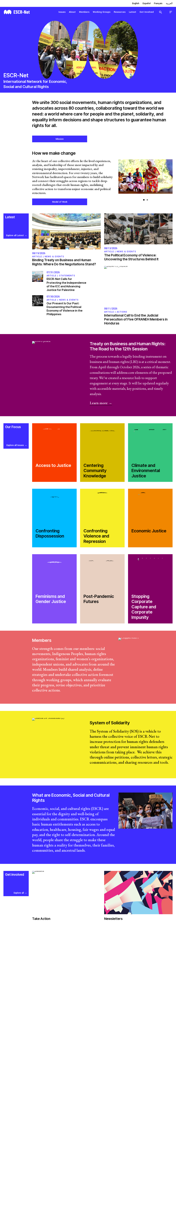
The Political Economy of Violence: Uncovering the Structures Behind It (131, 257)
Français (158, 3)
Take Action (41, 919)
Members (84, 12)
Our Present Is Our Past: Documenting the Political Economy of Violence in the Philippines (64, 309)
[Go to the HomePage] (16, 11)
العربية (169, 3)
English (135, 3)
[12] (145, 178)
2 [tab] (147, 200)
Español (147, 3)
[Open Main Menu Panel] (170, 12)
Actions (122, 311)
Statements (67, 275)
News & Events (54, 256)
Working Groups (101, 12)
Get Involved (147, 12)
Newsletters (113, 919)
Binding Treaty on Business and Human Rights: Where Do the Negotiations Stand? (64, 262)
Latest (132, 12)
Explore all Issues (15, 445)
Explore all (19, 892)
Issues (61, 12)
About (72, 12)
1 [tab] (144, 200)
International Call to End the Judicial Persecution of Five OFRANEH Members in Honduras (136, 319)
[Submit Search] (160, 12)
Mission (60, 139)
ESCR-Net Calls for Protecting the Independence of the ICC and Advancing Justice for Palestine (66, 284)
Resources (119, 12)
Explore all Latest (15, 235)
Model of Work (59, 201)
